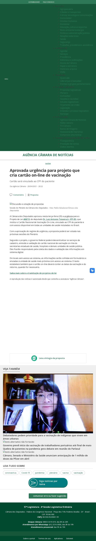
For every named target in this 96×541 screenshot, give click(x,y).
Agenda (63, 51)
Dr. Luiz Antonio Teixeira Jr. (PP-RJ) (59, 219)
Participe (64, 113)
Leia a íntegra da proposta (52, 358)
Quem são (65, 78)
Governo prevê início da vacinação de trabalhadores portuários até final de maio (47, 445)
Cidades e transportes (70, 12)
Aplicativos (58, 538)
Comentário (18, 195)
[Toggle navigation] (29, 77)
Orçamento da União (70, 105)
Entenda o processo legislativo (74, 110)
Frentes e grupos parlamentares (75, 84)
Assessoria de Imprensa (71, 131)
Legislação (65, 108)
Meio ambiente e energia (72, 30)
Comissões (65, 96)
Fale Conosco (48, 2)
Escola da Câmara (68, 63)
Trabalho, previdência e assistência (76, 45)
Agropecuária (66, 9)
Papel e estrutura (68, 66)
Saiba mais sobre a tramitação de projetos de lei (33, 273)
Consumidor (66, 18)
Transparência (67, 140)
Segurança (65, 42)
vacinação (78, 472)
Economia (64, 24)
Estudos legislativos (69, 102)
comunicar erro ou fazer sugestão (49, 495)
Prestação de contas (69, 143)
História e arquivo (68, 69)
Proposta (34, 195)
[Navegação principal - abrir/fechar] (6, 77)
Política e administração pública (75, 33)
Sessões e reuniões (69, 99)
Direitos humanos (68, 21)
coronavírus (10, 472)
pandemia (39, 472)
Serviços (64, 54)
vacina (65, 472)
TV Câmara (65, 125)
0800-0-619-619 (49, 522)
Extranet (69, 538)
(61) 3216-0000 (55, 524)
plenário (53, 472)
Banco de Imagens (68, 128)
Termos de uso (44, 538)
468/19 (26, 219)
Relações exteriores (69, 36)
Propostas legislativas (70, 90)
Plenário (64, 93)
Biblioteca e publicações (71, 60)
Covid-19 (26, 472)
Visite (62, 72)
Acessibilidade (34, 2)
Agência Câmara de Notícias (73, 119)
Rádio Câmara (66, 122)
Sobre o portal (29, 538)
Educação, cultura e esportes (73, 27)
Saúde (63, 39)
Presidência (65, 57)
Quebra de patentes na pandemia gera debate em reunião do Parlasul (41, 448)
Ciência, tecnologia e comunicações (76, 15)
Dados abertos (67, 146)
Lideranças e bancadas (70, 81)
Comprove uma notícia (70, 134)
